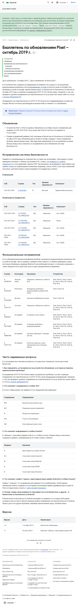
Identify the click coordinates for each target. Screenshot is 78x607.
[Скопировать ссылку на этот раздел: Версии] (13, 512)
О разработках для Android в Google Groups (37, 583)
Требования (6, 568)
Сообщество (24, 595)
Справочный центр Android (62, 565)
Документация (9, 9)
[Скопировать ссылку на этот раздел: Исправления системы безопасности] (50, 155)
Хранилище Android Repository (12, 565)
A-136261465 (22, 190)
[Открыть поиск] (48, 2)
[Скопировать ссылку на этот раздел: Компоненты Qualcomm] (27, 198)
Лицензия (52, 595)
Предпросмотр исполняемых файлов (12, 575)
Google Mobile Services (60, 575)
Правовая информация (39, 595)
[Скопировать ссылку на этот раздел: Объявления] (19, 123)
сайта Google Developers (36, 488)
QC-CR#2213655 (23, 237)
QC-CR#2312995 (23, 245)
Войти (73, 2)
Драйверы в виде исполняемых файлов (12, 583)
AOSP (4, 40)
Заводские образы (8, 580)
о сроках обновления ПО (11, 97)
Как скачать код (7, 571)
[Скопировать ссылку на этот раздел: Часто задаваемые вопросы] (38, 357)
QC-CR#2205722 (24, 230)
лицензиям (44, 549)
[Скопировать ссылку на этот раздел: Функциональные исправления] (42, 255)
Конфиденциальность (64, 595)
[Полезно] (71, 40)
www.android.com (59, 571)
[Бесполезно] (74, 40)
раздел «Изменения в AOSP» (40, 31)
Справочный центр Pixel (61, 568)
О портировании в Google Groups (39, 588)
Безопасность (24, 40)
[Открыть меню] (3, 2)
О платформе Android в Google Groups (35, 579)
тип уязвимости (52, 162)
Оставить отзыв (9, 598)
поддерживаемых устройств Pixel (39, 87)
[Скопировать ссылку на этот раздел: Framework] (15, 175)
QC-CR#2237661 (23, 215)
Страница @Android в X (35, 565)
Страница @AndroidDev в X (37, 568)
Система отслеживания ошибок (63, 581)
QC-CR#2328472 (24, 223)
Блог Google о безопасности (37, 575)
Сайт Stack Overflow (59, 578)
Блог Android (32, 571)
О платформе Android (10, 595)
